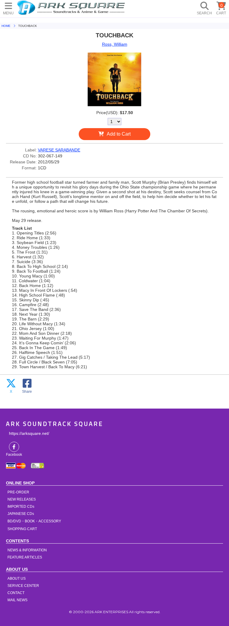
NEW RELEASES (21, 499)
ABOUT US (16, 578)
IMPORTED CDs (20, 506)
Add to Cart (119, 133)
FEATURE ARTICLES (24, 557)
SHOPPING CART (22, 529)
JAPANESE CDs (20, 514)
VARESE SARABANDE (59, 150)
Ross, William (114, 44)
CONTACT (15, 593)
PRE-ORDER (18, 492)
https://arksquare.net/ (29, 433)
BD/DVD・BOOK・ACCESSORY (34, 521)
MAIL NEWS (17, 600)
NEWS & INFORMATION (27, 550)
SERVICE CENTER (23, 586)
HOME (72, 7)
